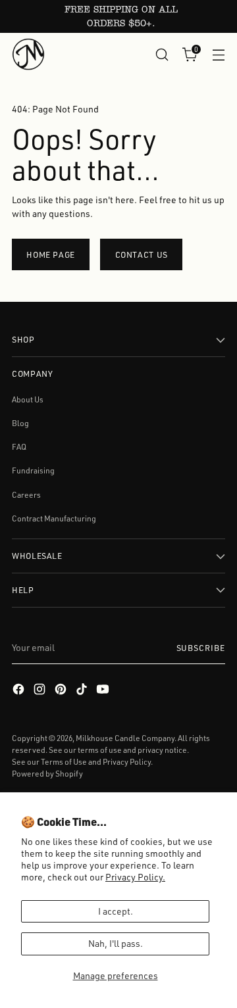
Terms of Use (64, 762)
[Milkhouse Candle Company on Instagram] (41, 691)
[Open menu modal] (218, 54)
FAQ (19, 447)
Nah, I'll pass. (115, 943)
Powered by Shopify (47, 774)
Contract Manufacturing (54, 518)
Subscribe (200, 647)
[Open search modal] (161, 54)
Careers (26, 495)
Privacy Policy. (135, 876)
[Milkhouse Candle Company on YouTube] (104, 691)
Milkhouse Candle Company (125, 738)
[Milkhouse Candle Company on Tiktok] (83, 691)
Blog (20, 423)
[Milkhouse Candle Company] (28, 54)
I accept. (115, 911)
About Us (27, 399)
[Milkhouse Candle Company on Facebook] (20, 691)
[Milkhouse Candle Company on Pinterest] (62, 691)
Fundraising (33, 470)
